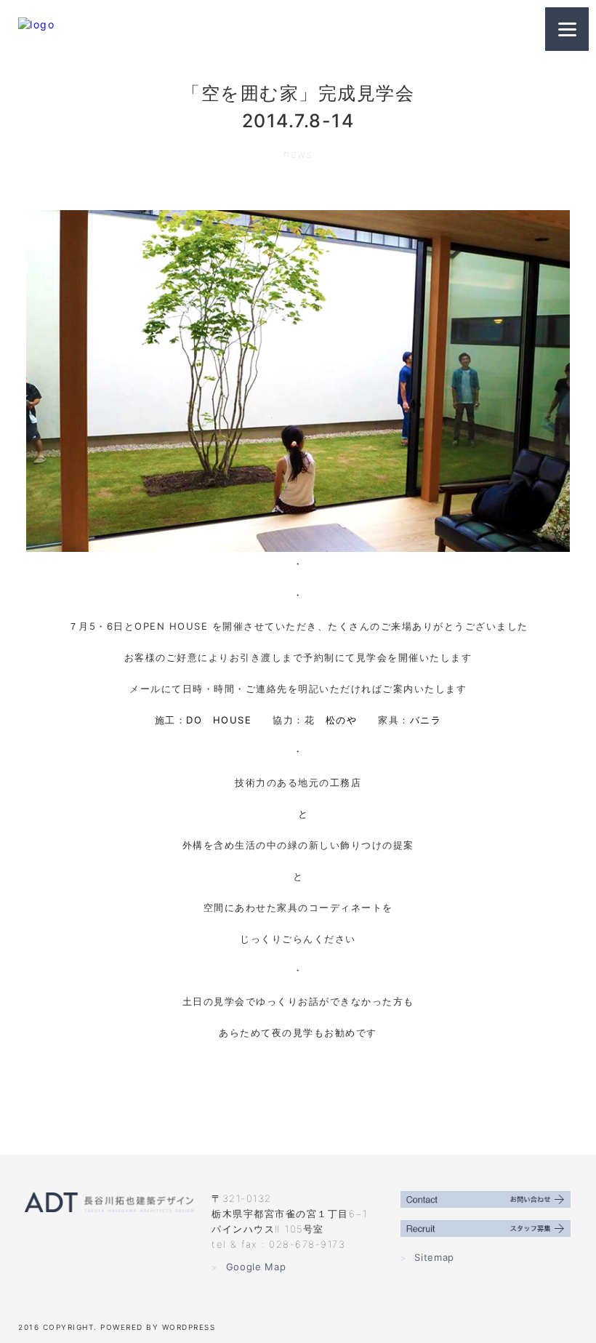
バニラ (426, 720)
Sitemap (427, 1257)
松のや (342, 720)
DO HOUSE (218, 720)
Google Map (249, 1266)
